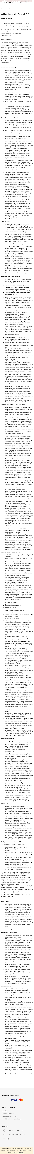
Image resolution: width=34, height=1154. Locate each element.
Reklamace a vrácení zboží (9, 1116)
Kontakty (4, 1111)
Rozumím (20, 1152)
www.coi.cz (7, 951)
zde (14, 1152)
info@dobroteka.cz (9, 35)
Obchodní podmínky (8, 1113)
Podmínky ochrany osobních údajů (12, 1119)
